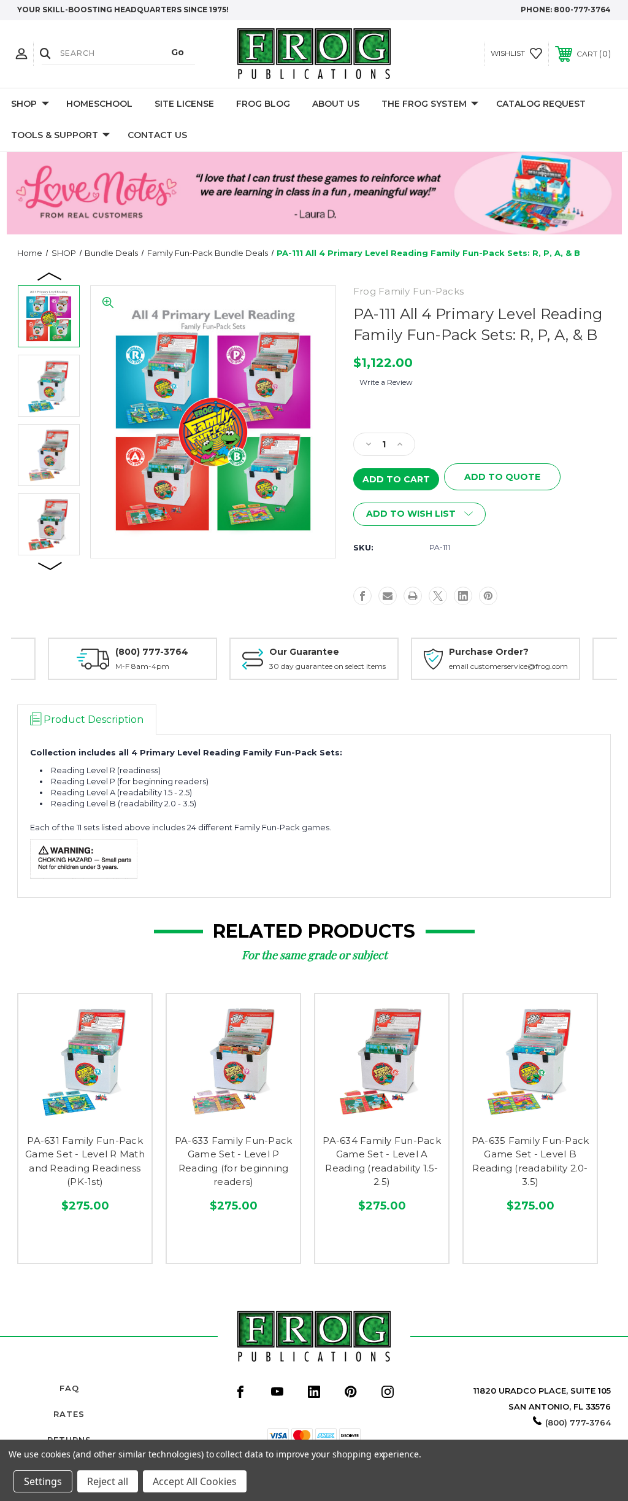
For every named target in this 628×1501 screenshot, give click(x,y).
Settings (43, 1481)
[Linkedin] (463, 596)
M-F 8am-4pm (142, 666)
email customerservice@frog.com (508, 666)
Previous (50, 275)
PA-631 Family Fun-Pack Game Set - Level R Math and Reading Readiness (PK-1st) (85, 1161)
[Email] (387, 596)
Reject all (107, 1481)
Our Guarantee (304, 651)
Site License (184, 103)
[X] (438, 596)
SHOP (24, 103)
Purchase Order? (489, 651)
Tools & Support (54, 135)
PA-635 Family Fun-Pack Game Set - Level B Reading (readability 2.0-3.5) (530, 1161)
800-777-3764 (582, 9)
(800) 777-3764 (151, 651)
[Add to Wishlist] (85, 1113)
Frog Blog (263, 103)
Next (50, 565)
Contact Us (157, 135)
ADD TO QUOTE (502, 476)
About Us (335, 103)
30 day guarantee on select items (327, 666)
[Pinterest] (488, 596)
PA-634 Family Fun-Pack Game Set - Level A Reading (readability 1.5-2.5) (382, 1161)
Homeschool (99, 103)
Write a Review (386, 382)
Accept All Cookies (195, 1481)
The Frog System (424, 103)
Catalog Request (541, 103)
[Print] (413, 596)
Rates (69, 1414)
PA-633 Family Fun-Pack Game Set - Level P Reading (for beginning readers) (234, 1161)
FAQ (69, 1388)
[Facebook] (362, 596)
